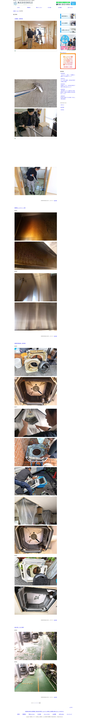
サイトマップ (69, 714)
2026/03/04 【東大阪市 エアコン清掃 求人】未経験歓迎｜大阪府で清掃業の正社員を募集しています (68, 91)
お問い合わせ (70, 7)
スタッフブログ (47, 714)
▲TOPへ (71, 707)
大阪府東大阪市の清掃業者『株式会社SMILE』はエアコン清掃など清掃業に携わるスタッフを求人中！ (44, 711)
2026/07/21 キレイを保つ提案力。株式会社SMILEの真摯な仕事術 (68, 80)
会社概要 (60, 7)
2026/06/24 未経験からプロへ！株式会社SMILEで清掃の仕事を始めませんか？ (68, 85)
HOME (18, 7)
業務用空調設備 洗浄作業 (20, 343)
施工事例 (55, 200)
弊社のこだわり (39, 7)
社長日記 (62, 109)
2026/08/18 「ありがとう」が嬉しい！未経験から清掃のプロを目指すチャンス (68, 75)
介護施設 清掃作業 (19, 18)
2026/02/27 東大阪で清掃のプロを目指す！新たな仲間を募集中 (68, 97)
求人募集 (49, 7)
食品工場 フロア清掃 (19, 627)
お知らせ (62, 104)
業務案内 (28, 7)
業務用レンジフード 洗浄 (20, 207)
